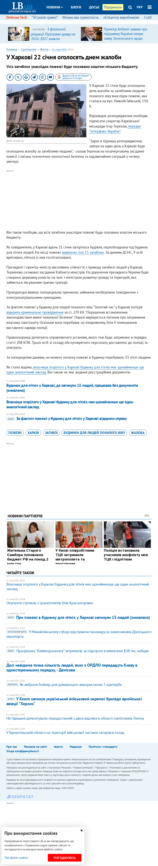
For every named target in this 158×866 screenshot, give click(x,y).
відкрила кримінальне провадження (34, 312)
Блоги (76, 7)
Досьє (94, 7)
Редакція (76, 747)
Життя (44, 49)
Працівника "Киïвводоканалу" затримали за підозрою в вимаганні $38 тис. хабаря (78, 650)
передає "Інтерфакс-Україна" (115, 129)
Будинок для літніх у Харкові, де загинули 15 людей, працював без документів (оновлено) (72, 388)
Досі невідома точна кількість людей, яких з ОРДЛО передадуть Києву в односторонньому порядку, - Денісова (71, 667)
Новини (53, 7)
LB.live (82, 21)
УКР (140, 7)
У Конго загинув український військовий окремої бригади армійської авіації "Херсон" (74, 701)
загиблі (51, 432)
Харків (33, 432)
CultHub (150, 17)
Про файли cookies (16, 857)
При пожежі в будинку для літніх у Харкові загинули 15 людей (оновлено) (79, 617)
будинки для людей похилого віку (94, 432)
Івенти (58, 747)
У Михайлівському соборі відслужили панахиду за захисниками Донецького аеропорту (78, 634)
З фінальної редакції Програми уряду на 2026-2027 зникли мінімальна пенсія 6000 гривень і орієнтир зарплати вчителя (53, 41)
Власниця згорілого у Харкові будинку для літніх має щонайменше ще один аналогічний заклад (69, 404)
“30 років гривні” (45, 17)
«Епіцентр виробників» (121, 17)
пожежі (15, 432)
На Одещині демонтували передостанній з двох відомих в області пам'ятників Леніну (75, 718)
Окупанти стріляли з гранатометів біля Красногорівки (49, 602)
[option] (42, 33)
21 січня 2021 (59, 49)
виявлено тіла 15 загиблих (83, 252)
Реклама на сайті (35, 747)
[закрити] (81, 830)
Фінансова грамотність (80, 17)
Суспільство (28, 49)
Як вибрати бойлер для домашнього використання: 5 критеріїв (65, 684)
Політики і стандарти (103, 747)
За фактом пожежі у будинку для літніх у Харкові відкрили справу (67, 418)
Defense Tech (16, 17)
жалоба (138, 432)
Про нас (11, 747)
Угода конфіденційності (22, 751)
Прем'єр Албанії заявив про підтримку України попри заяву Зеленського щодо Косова (125, 36)
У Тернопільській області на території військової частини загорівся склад (65, 732)
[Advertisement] (79, 200)
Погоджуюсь (65, 857)
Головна (11, 49)
